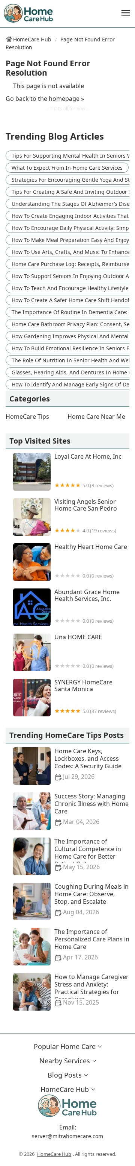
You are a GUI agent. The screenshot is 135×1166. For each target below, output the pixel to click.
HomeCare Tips (27, 416)
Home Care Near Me (96, 416)
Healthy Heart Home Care (90, 561)
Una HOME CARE (84, 651)
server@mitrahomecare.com (67, 1136)
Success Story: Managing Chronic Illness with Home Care (91, 809)
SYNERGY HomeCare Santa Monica (85, 696)
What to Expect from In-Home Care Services (67, 167)
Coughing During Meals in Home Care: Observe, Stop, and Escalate (91, 899)
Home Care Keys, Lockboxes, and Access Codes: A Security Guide (88, 764)
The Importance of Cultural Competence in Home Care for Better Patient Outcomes (87, 854)
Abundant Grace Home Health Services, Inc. (87, 606)
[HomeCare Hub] (29, 13)
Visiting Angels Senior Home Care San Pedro (85, 516)
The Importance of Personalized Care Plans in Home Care (91, 944)
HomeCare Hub (32, 39)
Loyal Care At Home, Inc (88, 471)
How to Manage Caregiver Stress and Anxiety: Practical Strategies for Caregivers (91, 989)
